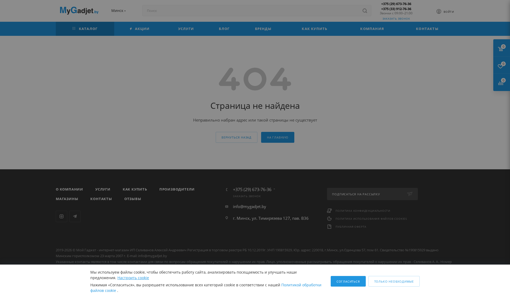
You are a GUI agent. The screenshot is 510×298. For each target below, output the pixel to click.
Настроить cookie (133, 277)
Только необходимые (394, 281)
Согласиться (348, 281)
